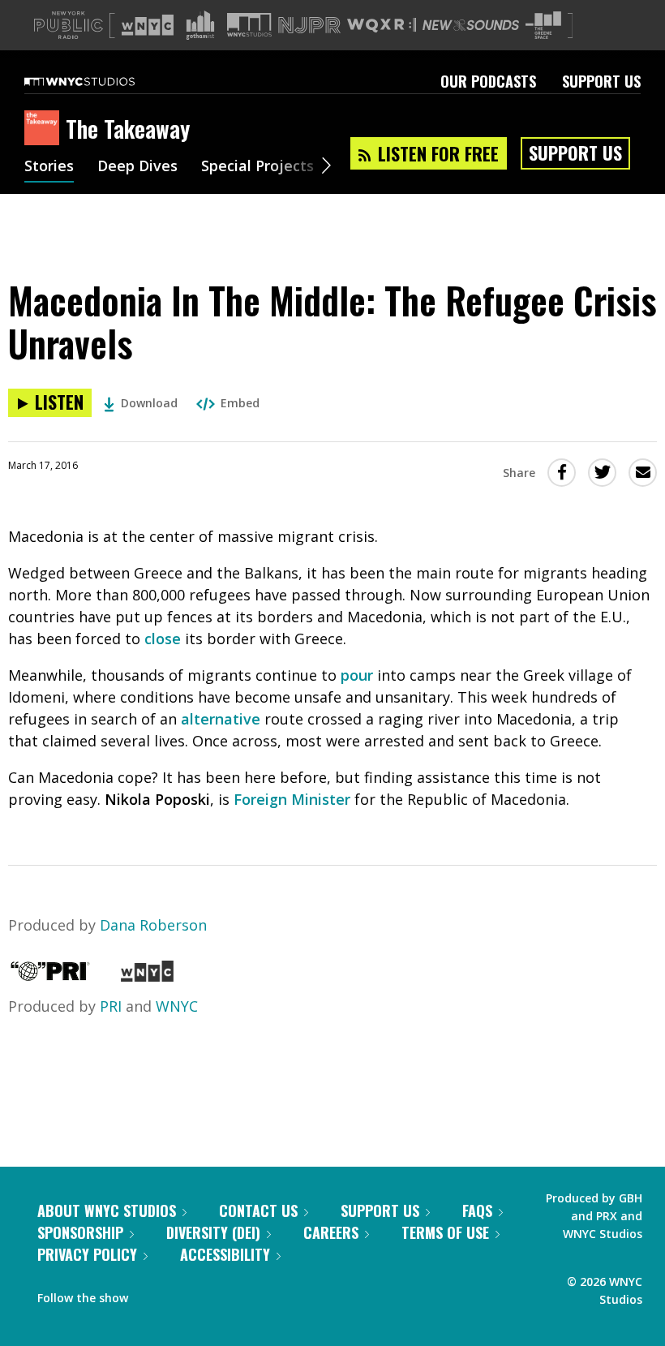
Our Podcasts (488, 81)
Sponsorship (80, 1232)
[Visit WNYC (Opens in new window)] (148, 25)
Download (149, 403)
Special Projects (257, 167)
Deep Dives (137, 167)
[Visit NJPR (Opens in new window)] (309, 25)
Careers (330, 1232)
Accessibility (225, 1254)
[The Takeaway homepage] (45, 129)
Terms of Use (445, 1232)
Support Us (601, 81)
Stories (49, 167)
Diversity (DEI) (213, 1232)
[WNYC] (147, 976)
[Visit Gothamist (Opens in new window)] (200, 25)
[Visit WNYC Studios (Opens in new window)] (249, 25)
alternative (220, 719)
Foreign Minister (292, 799)
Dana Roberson (153, 925)
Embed (240, 403)
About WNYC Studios (106, 1210)
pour (357, 675)
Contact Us (258, 1210)
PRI (111, 1006)
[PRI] (50, 976)
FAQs (477, 1210)
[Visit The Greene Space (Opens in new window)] (543, 25)
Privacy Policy (87, 1254)
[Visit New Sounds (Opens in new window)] (471, 25)
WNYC (177, 1006)
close (162, 638)
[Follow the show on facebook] (151, 1294)
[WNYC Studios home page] (99, 81)
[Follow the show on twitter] (183, 1294)
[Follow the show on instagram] (214, 1294)
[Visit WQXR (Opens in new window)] (381, 25)
